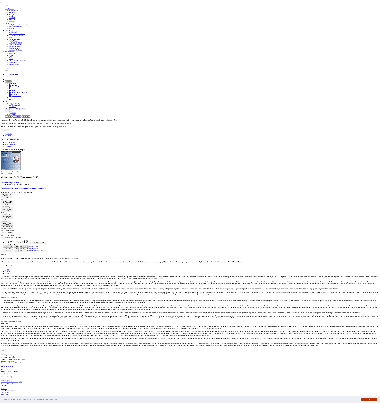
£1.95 (22, 250)
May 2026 (12, 18)
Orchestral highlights (15, 43)
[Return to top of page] (8, 366)
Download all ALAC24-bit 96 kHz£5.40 (7, 223)
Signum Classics (14, 64)
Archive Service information (8, 390)
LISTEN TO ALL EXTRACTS (38, 243)
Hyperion (12, 53)
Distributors (4, 389)
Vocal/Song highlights (15, 50)
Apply (11, 99)
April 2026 (12, 19)
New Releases (9, 9)
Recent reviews (13, 10)
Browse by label (10, 51)
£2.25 (22, 246)
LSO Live (12, 62)
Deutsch (13, 114)
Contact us (4, 385)
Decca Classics (13, 55)
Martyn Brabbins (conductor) (38, 188)
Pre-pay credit (4, 373)
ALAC (17, 109)
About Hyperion (5, 394)
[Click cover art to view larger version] (11, 170)
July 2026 (12, 14)
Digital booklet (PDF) (6, 173)
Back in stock (13, 32)
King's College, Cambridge (17, 60)
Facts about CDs (5, 380)
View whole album (7, 226)
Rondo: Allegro (34, 250)
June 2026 (12, 16)
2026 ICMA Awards (15, 39)
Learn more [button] (53, 399)
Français (13, 113)
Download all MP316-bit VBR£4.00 (7, 196)
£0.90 (5, 248)
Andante (32, 248)
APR (10, 57)
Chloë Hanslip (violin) (7, 188)
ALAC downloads (14, 105)
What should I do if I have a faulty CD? (11, 382)
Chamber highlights (15, 44)
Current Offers (9, 23)
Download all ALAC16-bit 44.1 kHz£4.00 (7, 216)
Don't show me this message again (14, 150)
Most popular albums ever (17, 35)
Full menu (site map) (11, 74)
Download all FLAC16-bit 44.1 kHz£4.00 (7, 202)
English (9, 116)
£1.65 (5, 246)
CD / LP (23, 109)
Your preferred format (13, 139)
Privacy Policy (5, 392)
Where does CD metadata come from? (11, 383)
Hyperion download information (9, 371)
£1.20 (22, 248)
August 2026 (13, 12)
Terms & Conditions (6, 375)
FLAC (11, 109)
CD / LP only (13, 107)
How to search (4, 369)
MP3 (7, 101)
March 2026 (12, 21)
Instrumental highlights (16, 46)
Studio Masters (13, 41)
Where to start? (9, 30)
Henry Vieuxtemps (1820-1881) (11, 183)
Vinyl (10, 37)
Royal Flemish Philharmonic (22, 188)
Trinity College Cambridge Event (19, 25)
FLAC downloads (14, 103)
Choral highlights (14, 48)
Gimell (11, 59)
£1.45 (5, 250)
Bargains (11, 28)
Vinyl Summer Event (15, 27)
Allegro (31, 246)
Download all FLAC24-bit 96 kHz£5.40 (7, 209)
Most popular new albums (17, 34)
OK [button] (369, 399)
